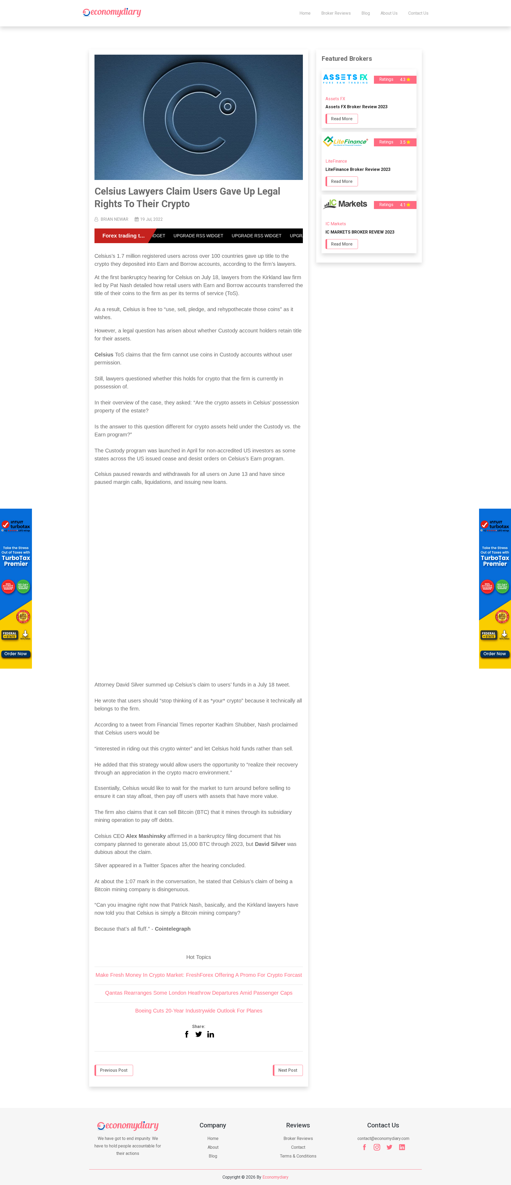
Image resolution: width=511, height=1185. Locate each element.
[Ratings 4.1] (369, 212)
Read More (341, 118)
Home (305, 13)
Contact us (418, 13)
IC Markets (335, 223)
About (213, 1147)
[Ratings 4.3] (369, 87)
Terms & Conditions (298, 1156)
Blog (365, 13)
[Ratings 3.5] (369, 149)
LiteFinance (336, 161)
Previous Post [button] (113, 1070)
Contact (298, 1147)
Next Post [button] (287, 1070)
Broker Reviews (336, 13)
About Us (389, 13)
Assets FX (335, 98)
